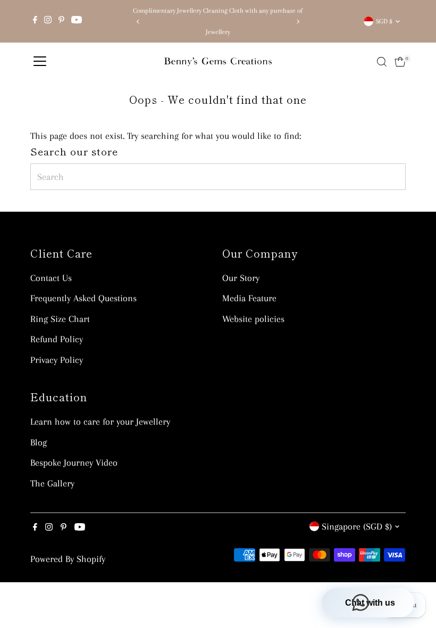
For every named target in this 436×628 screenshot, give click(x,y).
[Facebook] (35, 21)
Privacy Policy (56, 359)
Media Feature (249, 298)
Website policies (253, 318)
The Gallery (52, 483)
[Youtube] (77, 21)
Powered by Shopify (67, 558)
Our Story (240, 277)
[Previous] (138, 22)
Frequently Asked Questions (83, 298)
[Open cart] (400, 62)
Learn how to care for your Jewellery (100, 421)
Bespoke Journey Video (74, 462)
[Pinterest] (61, 21)
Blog (38, 442)
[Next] (297, 22)
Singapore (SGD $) (357, 526)
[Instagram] (47, 21)
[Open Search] (382, 62)
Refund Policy (56, 339)
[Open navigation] (39, 61)
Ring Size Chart (60, 318)
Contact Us (51, 277)
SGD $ (384, 21)
